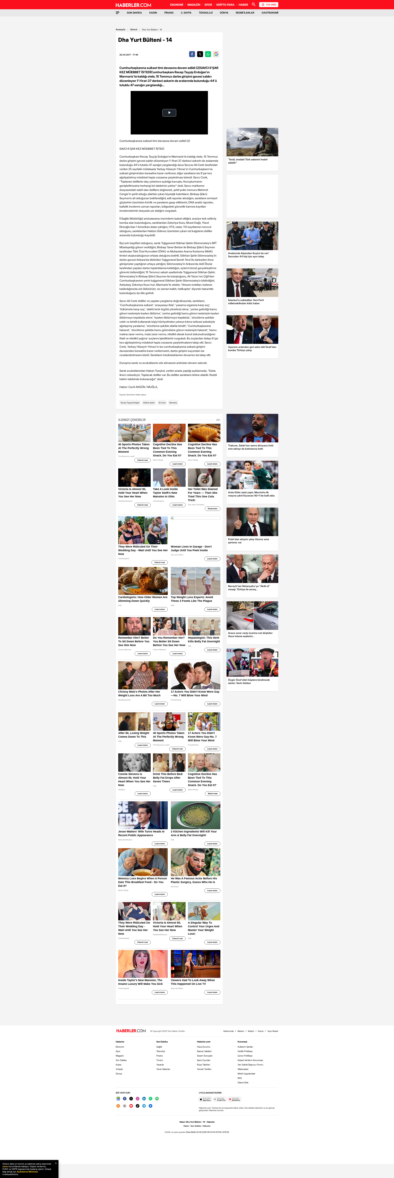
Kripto (118, 1064)
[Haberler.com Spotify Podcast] (157, 1099)
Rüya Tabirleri (203, 1064)
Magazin (120, 1055)
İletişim (251, 1031)
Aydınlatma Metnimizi (27, 1171)
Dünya (119, 1073)
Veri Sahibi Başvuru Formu (250, 1064)
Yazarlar (160, 1064)
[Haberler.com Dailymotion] (150, 1106)
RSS (240, 1078)
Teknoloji (160, 1051)
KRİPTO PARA (225, 4)
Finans (159, 1055)
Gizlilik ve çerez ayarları (175, 1132)
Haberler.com (203, 1041)
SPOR (208, 4)
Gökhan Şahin (149, 403)
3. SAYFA (186, 12)
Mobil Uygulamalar (246, 1073)
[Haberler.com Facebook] (124, 1099)
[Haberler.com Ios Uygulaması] (205, 1099)
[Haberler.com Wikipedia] (124, 1106)
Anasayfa (120, 29)
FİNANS (168, 12)
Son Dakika (121, 1060)
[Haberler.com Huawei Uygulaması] (234, 1099)
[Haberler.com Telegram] (144, 1106)
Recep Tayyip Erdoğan (130, 403)
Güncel (133, 29)
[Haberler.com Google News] (118, 1099)
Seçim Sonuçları (205, 1055)
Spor (118, 1051)
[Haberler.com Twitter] (131, 1099)
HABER (243, 4)
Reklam (240, 1031)
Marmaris (173, 403)
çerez (5, 1166)
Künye (260, 1031)
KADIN (153, 12)
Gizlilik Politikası (245, 1051)
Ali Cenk (162, 403)
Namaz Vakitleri (204, 1051)
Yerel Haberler (163, 1069)
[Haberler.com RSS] (118, 1106)
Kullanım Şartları (245, 1046)
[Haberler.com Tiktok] (137, 1106)
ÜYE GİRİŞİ (271, 4)
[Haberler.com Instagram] (137, 1099)
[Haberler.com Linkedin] (144, 1099)
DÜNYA (224, 12)
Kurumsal (242, 1041)
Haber (186, 1126)
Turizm (159, 1060)
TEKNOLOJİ (206, 12)
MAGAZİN (193, 4)
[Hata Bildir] (191, 1132)
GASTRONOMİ (270, 12)
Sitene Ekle (243, 1082)
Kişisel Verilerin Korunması (250, 1060)
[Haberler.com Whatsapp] (150, 1099)
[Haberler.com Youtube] (131, 1106)
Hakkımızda (228, 1031)
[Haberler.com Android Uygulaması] (220, 1099)
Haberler (120, 1041)
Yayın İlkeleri (272, 1031)
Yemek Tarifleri (204, 1069)
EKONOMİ (176, 4)
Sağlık (159, 1046)
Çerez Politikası (245, 1055)
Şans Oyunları (203, 1060)
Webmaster (243, 1069)
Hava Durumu (203, 1046)
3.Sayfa (119, 1069)
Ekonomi (120, 1046)
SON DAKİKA (134, 12)
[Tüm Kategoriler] (117, 12)
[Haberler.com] (131, 1031)
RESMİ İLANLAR (245, 12)
